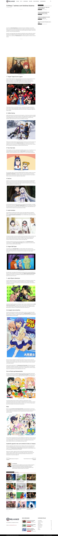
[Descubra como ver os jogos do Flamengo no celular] (24, 521)
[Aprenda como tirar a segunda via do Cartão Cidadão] (24, 525)
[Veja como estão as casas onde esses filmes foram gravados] (21, 477)
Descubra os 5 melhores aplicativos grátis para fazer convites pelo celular (31, 529)
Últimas (17, 1)
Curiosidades (25, 1)
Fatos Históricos (36, 1)
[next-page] (8, 510)
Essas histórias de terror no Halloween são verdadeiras (30, 459)
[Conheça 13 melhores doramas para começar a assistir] (21, 504)
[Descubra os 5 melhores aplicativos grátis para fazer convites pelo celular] (24, 529)
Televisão (30, 1)
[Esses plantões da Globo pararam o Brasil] (21, 486)
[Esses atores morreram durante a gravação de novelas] (11, 495)
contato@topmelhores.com (13, 525)
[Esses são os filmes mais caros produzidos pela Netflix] (31, 504)
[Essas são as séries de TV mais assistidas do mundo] (11, 477)
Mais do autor (16, 472)
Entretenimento (43, 1)
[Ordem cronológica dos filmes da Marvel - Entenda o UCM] (11, 504)
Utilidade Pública (40, 9)
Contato (45, 535)
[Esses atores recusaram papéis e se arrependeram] (31, 486)
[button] (51, 1)
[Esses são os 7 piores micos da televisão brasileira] (21, 495)
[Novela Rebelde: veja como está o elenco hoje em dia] (31, 495)
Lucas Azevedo (14, 463)
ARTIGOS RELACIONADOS (10, 472)
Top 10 (21, 1)
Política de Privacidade (49, 535)
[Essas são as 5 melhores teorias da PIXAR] (31, 477)
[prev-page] (6, 510)
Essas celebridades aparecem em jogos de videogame (12, 459)
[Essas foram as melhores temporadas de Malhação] (11, 486)
